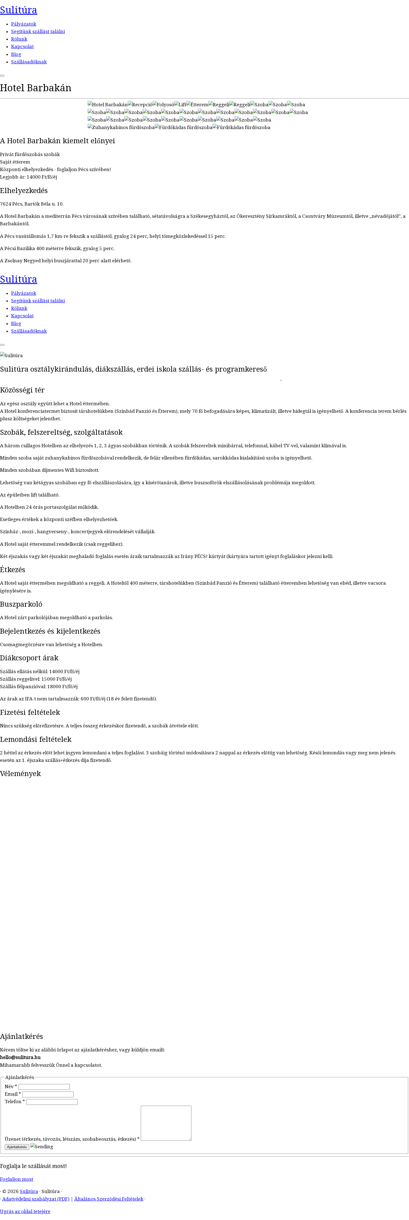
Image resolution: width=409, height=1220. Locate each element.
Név (11, 1086)
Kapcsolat (22, 46)
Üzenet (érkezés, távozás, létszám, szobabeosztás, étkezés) (72, 1139)
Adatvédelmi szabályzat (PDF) (36, 1199)
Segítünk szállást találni (38, 31)
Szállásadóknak (29, 62)
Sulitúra (18, 10)
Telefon (15, 1101)
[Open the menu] (2, 75)
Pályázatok (23, 24)
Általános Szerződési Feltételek (108, 1199)
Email (13, 1094)
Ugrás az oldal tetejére (25, 1211)
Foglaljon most (16, 1179)
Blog (16, 54)
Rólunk (19, 39)
